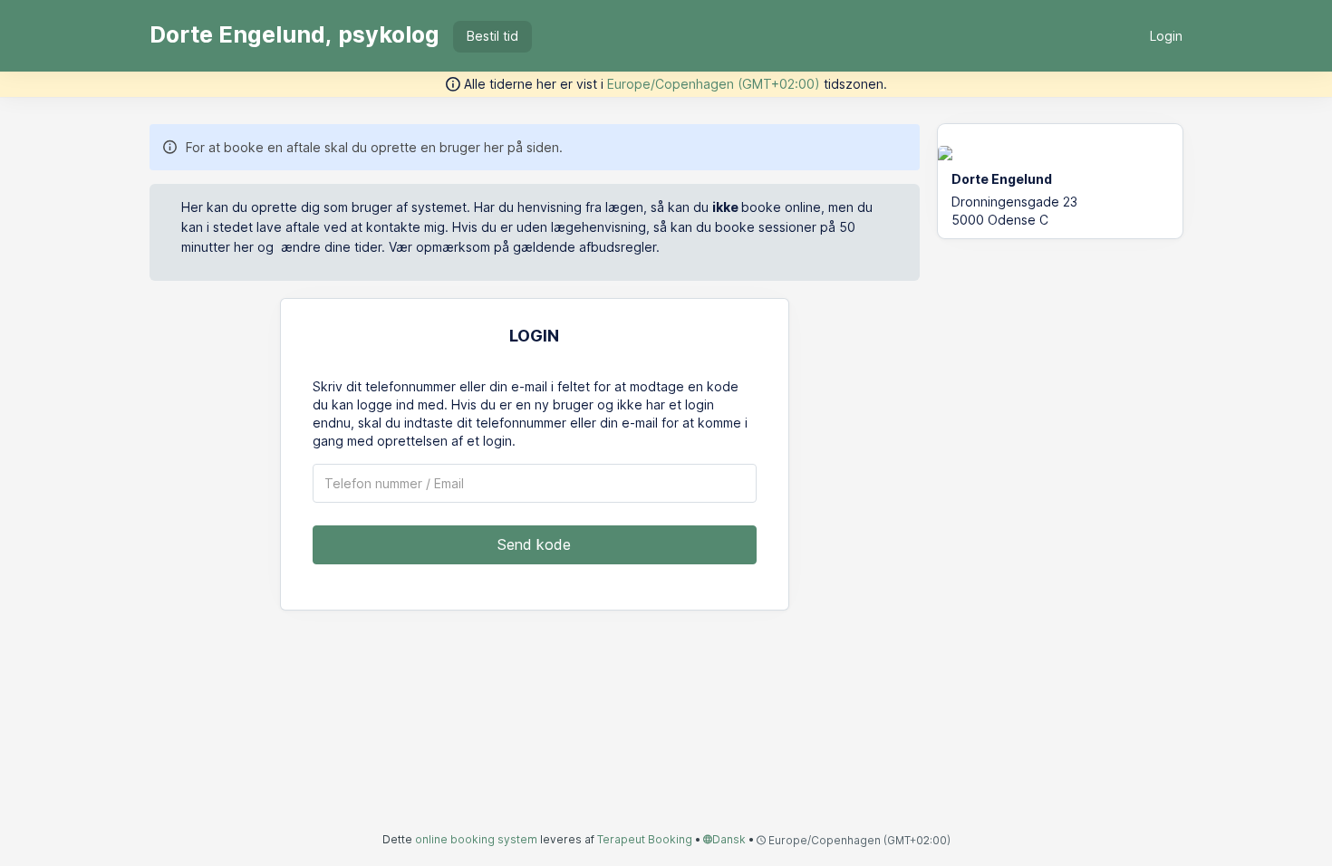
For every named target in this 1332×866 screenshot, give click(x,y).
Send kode (534, 544)
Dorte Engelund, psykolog (294, 34)
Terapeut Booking (644, 839)
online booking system (476, 839)
